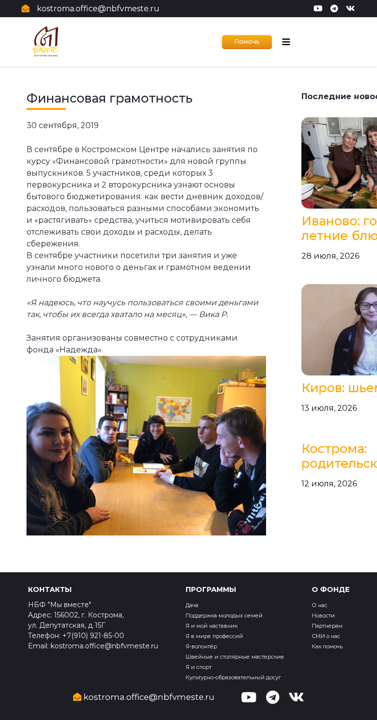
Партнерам (327, 625)
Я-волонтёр (201, 646)
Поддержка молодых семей (224, 615)
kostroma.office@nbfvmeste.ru (98, 8)
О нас (319, 605)
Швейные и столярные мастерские (235, 656)
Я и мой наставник (212, 625)
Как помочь (327, 646)
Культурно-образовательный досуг (233, 677)
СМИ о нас (326, 636)
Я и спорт (199, 667)
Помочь (247, 41)
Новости (323, 615)
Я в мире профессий (214, 636)
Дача (192, 605)
